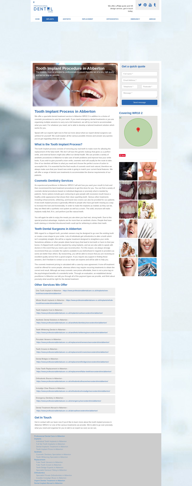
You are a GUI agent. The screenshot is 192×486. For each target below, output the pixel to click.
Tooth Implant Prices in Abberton (49, 449)
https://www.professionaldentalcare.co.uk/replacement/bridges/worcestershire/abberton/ (72, 362)
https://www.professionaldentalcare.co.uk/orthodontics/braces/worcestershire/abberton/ (72, 381)
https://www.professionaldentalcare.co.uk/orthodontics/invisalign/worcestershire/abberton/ (73, 391)
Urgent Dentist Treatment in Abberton (49, 480)
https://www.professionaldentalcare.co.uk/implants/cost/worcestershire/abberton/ (69, 313)
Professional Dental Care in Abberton (49, 436)
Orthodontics (112, 19)
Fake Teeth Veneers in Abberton (49, 462)
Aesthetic (67, 19)
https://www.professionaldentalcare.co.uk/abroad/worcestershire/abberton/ (67, 411)
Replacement (87, 19)
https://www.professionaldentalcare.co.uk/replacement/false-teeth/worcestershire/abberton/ (73, 371)
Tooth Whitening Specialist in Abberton (52, 457)
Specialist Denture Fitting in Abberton (51, 470)
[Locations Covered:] (33, 2)
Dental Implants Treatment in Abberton (52, 447)
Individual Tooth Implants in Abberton (51, 441)
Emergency (135, 19)
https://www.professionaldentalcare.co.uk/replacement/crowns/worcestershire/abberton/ (72, 352)
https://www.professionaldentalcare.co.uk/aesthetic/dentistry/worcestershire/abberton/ (71, 323)
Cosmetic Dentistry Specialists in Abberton (53, 454)
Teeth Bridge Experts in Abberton (49, 467)
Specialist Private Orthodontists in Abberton (54, 475)
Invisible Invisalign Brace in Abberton (51, 478)
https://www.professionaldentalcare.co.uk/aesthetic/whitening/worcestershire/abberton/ (72, 332)
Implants (50, 19)
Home (37, 19)
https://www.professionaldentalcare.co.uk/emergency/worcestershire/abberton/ (68, 401)
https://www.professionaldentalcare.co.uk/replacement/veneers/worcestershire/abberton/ (72, 342)
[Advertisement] (96, 41)
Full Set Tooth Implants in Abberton (50, 444)
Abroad (152, 19)
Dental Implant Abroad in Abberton (48, 483)
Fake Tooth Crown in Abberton (48, 465)
